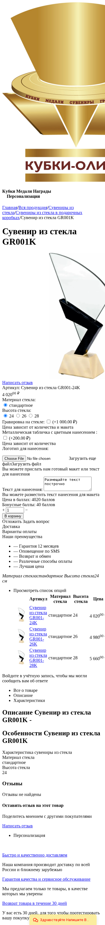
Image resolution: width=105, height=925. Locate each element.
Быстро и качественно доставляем (34, 855)
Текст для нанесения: (23, 489)
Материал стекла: (19, 399)
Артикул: (11, 387)
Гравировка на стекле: (24, 421)
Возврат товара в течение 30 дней (34, 903)
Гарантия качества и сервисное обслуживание (46, 879)
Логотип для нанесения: (25, 448)
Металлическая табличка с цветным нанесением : (49, 432)
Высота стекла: (16, 410)
